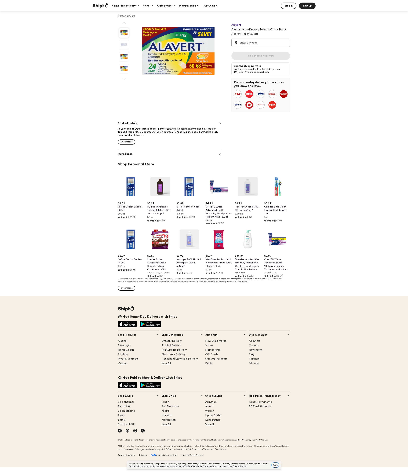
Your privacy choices (167, 455)
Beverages (124, 345)
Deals (208, 363)
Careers (254, 345)
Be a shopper (126, 402)
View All (122, 363)
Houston (167, 415)
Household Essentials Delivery (180, 358)
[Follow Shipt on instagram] (127, 431)
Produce (123, 354)
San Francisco (170, 406)
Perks (121, 415)
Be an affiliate (126, 411)
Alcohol (122, 341)
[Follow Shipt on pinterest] (135, 431)
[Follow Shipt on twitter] (143, 431)
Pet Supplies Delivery (174, 350)
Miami (165, 411)
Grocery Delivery (172, 341)
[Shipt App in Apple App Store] (127, 324)
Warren (209, 411)
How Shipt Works (215, 341)
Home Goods (126, 350)
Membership (213, 350)
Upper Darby (213, 415)
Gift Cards (211, 354)
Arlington (211, 402)
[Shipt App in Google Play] (150, 324)
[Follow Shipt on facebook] (120, 431)
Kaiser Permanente (260, 402)
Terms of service (126, 455)
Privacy (143, 455)
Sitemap (254, 363)
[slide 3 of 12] (124, 57)
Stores (209, 345)
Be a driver (124, 406)
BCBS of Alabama (260, 406)
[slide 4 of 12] (124, 68)
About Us (254, 341)
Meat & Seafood (128, 358)
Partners (254, 358)
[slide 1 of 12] (124, 33)
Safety (122, 419)
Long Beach (212, 419)
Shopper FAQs (126, 424)
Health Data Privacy (193, 455)
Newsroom (255, 350)
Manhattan (169, 419)
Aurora (209, 406)
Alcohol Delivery (171, 345)
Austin (165, 402)
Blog (251, 354)
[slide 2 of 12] (124, 45)
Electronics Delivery (173, 354)
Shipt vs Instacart (216, 358)
